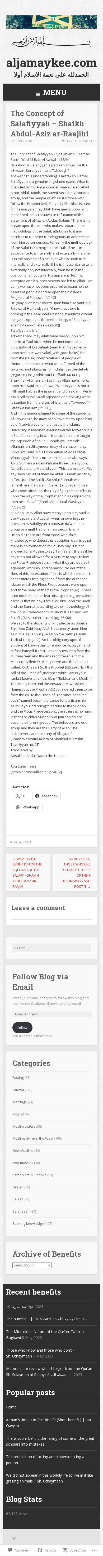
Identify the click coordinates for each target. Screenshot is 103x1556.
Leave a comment (78, 141)
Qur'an (18, 1187)
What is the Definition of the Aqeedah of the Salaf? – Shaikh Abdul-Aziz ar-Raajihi (27, 872)
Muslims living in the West (32, 1138)
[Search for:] (51, 948)
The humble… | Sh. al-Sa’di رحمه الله (39, 1318)
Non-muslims (22, 1162)
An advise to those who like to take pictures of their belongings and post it (76, 872)
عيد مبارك (19, 1306)
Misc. (16, 1114)
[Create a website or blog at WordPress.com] (14, 1538)
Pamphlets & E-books (29, 1175)
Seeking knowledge (28, 1223)
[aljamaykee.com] (51, 27)
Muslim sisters (23, 1126)
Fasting (18, 1077)
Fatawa (18, 1089)
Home (11, 1407)
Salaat (17, 1199)
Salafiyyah (22, 842)
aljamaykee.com (51, 62)
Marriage (19, 1102)
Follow (22, 1027)
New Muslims (23, 1150)
